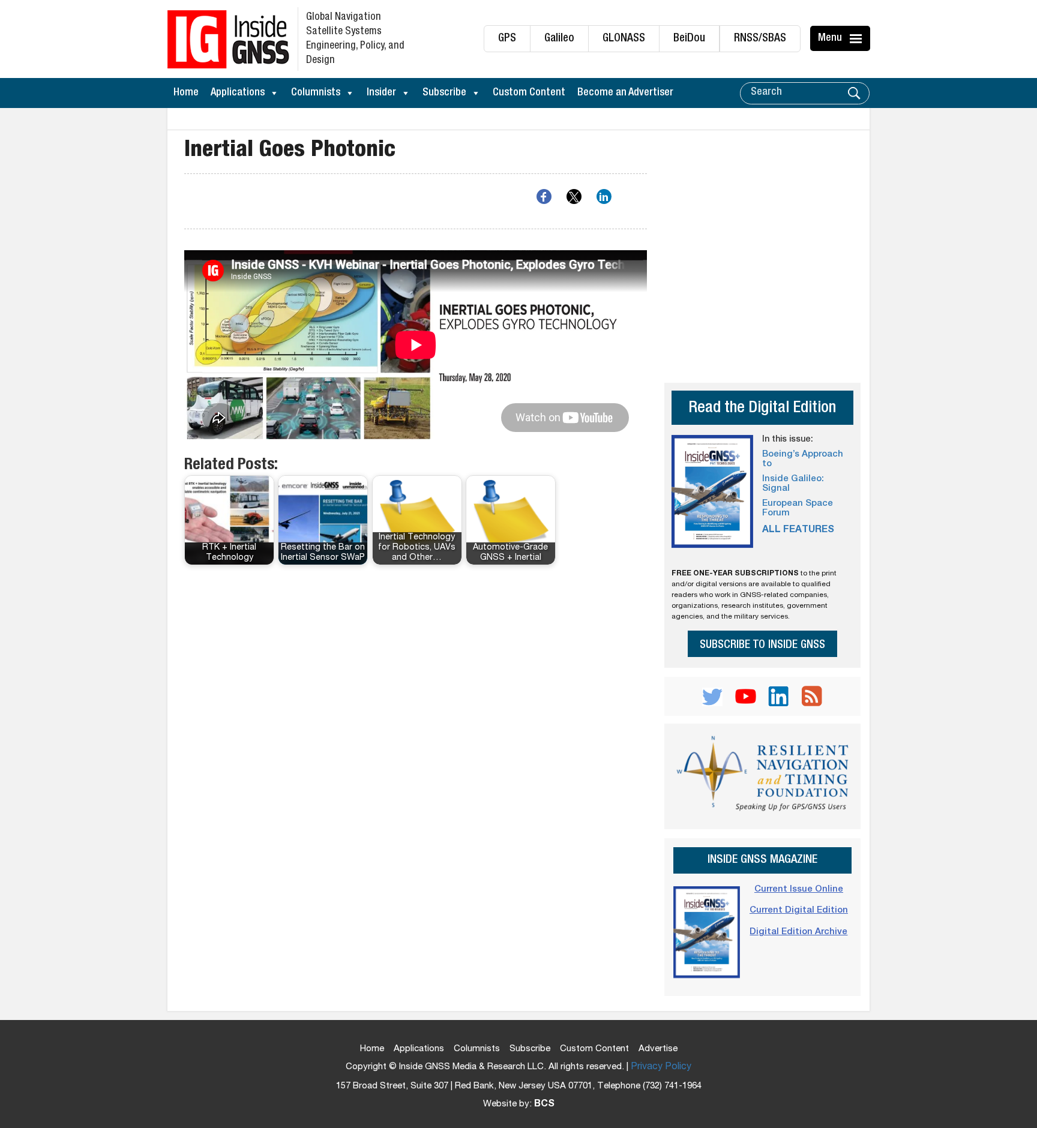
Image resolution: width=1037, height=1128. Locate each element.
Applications (238, 93)
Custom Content (529, 93)
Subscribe (444, 93)
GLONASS (624, 38)
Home (186, 93)
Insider (381, 93)
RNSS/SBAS (760, 38)
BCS (544, 1104)
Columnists (315, 93)
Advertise (658, 1049)
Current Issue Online (798, 889)
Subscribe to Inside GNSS (762, 645)
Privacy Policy (661, 1067)
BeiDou (689, 38)
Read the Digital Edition (762, 409)
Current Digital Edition (799, 910)
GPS (507, 38)
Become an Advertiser (625, 93)
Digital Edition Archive (798, 932)
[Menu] (857, 38)
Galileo (559, 38)
